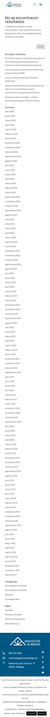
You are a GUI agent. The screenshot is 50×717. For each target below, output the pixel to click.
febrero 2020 (11, 448)
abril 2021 (9, 390)
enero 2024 (10, 246)
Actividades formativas (16, 590)
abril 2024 (9, 233)
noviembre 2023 (12, 255)
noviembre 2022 (12, 309)
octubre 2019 (11, 466)
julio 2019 (9, 480)
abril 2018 (9, 547)
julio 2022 (9, 327)
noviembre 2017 (12, 570)
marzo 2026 (10, 129)
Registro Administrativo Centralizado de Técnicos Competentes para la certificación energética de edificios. (24, 89)
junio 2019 (10, 484)
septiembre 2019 (13, 471)
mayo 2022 (10, 336)
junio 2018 (10, 538)
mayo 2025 (10, 174)
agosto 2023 (11, 268)
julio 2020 (9, 426)
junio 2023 (10, 278)
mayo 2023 (10, 282)
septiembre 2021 (13, 372)
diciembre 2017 (12, 565)
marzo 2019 (10, 498)
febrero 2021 (11, 399)
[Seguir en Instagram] (43, 667)
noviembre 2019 (12, 462)
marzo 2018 (10, 552)
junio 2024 (10, 223)
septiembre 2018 (13, 525)
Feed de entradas (13, 614)
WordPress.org (12, 623)
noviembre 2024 (13, 201)
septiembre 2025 (13, 156)
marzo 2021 (10, 394)
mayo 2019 (10, 489)
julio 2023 (9, 273)
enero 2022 (10, 354)
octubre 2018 (11, 520)
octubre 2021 (11, 367)
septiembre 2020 (13, 421)
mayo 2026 (10, 120)
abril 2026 (9, 125)
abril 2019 (9, 493)
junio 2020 (10, 430)
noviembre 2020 (13, 412)
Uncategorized (12, 599)
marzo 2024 (10, 237)
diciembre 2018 (12, 511)
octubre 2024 (11, 205)
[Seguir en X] (43, 657)
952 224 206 (15, 653)
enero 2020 (10, 453)
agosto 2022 (11, 323)
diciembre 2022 (12, 304)
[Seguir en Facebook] (43, 662)
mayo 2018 (10, 543)
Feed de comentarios (15, 619)
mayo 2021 (10, 385)
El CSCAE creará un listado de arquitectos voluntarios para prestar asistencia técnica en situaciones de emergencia (25, 62)
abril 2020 (9, 439)
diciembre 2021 (12, 358)
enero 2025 (10, 192)
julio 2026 (9, 111)
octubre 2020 (11, 417)
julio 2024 (9, 219)
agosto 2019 (11, 475)
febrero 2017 (11, 574)
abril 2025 (9, 178)
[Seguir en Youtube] (43, 672)
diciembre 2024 (12, 197)
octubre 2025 (11, 152)
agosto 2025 (11, 160)
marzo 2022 (10, 345)
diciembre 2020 (12, 408)
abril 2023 (9, 286)
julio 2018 (9, 534)
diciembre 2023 (12, 250)
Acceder (9, 610)
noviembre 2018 (12, 516)
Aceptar (42, 713)
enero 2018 (10, 561)
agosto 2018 (11, 529)
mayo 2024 (10, 228)
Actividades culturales (15, 585)
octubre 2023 (11, 260)
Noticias (9, 594)
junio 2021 (10, 381)
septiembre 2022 (13, 318)
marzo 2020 (10, 444)
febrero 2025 (11, 188)
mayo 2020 (10, 435)
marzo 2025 (10, 183)
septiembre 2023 (13, 264)
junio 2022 (10, 331)
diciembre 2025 (12, 142)
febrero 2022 (11, 349)
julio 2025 (9, 165)
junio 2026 (10, 115)
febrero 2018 (11, 556)
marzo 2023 (10, 291)
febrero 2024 (11, 241)
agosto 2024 (11, 215)
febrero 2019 (11, 502)
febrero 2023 (11, 295)
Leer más (31, 713)
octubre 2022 (11, 313)
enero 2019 (10, 507)
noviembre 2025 (12, 147)
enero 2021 (10, 403)
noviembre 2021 (12, 363)
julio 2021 (9, 376)
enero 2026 (10, 138)
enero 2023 (10, 300)
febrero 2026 (11, 134)
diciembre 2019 (12, 457)
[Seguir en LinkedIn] (43, 652)
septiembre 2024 (13, 210)
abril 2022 (9, 340)
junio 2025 (10, 170)
